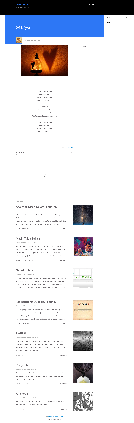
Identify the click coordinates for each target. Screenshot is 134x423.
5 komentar (25, 355)
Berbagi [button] (84, 46)
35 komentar (26, 228)
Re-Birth (21, 333)
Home (17, 11)
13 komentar (26, 292)
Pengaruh (22, 365)
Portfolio (35, 11)
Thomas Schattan (70, 147)
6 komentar (25, 409)
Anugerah (22, 393)
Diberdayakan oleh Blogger (55, 416)
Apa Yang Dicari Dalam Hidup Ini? (36, 207)
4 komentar (25, 383)
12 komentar (26, 323)
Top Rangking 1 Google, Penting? (36, 301)
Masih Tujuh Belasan (28, 238)
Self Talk (84, 55)
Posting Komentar (28, 260)
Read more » (63, 228)
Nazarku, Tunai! (25, 270)
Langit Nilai (22, 4)
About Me (25, 11)
